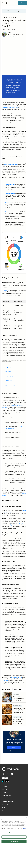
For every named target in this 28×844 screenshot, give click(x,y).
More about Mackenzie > (14, 36)
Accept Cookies (14, 841)
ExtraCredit (5, 680)
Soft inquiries (5, 290)
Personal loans (9, 376)
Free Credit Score (7, 805)
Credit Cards (5, 808)
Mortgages (8, 367)
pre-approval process (14, 427)
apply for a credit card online (10, 107)
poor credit (18, 547)
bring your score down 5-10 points (12, 524)
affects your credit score (11, 164)
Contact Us (5, 792)
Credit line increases (10, 385)
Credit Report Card (16, 677)
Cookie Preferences (14, 832)
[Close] (26, 817)
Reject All (14, 837)
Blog (3, 811)
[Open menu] (2, 3)
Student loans (8, 380)
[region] (14, 830)
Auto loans (8, 371)
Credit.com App (6, 795)
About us (4, 789)
